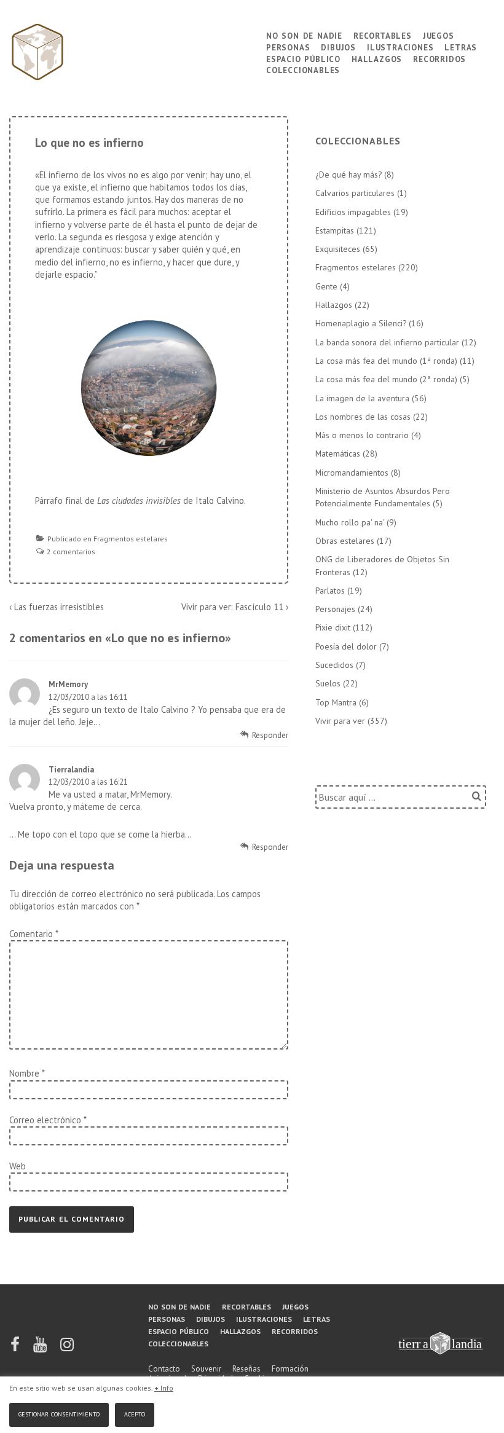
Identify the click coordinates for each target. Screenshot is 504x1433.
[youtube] (41, 1348)
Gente (326, 286)
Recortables (382, 35)
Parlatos (330, 590)
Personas (288, 46)
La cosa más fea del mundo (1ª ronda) (386, 360)
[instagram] (67, 1348)
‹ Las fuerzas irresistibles (56, 607)
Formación (290, 1369)
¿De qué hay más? (348, 174)
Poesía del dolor (346, 646)
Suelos (328, 683)
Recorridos (439, 58)
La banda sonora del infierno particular (387, 342)
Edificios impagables (353, 212)
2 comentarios (71, 551)
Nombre (24, 1073)
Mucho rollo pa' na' (349, 522)
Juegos (438, 35)
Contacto (164, 1369)
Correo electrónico (45, 1120)
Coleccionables (303, 69)
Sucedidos (334, 664)
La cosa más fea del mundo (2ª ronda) (386, 379)
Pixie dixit (332, 627)
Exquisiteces (337, 248)
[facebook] (16, 1348)
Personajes (335, 608)
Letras (460, 46)
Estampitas (334, 230)
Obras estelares (344, 540)
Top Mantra (335, 702)
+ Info (163, 1387)
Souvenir (206, 1369)
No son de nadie (304, 35)
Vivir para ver (340, 720)
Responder (270, 735)
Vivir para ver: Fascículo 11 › (234, 607)
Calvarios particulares (355, 192)
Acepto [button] (134, 1413)
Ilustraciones (400, 46)
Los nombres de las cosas (363, 416)
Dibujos (338, 46)
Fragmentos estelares (130, 538)
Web (17, 1166)
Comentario (33, 934)
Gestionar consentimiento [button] (59, 1413)
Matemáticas (337, 453)
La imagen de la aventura (362, 398)
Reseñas (246, 1369)
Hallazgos (377, 58)
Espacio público (303, 58)
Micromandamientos (351, 472)
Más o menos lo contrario (362, 435)
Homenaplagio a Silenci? (360, 323)
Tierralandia (71, 769)
